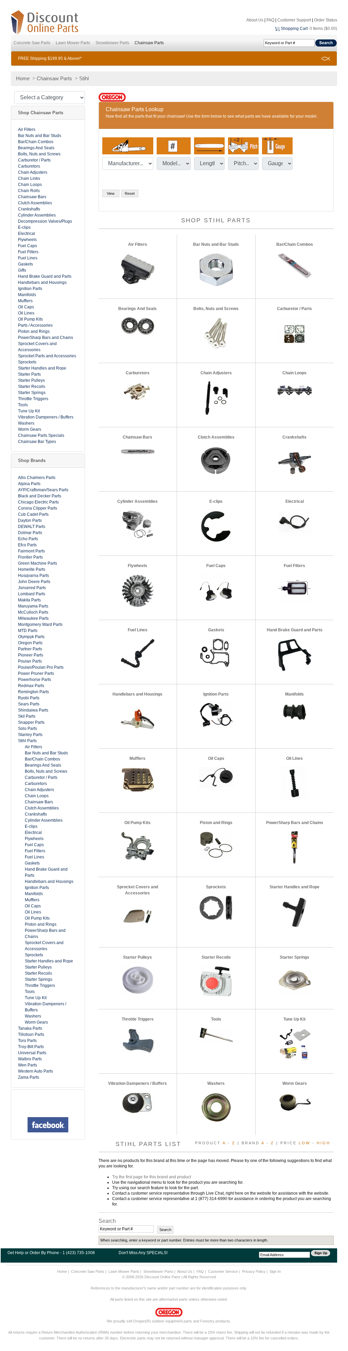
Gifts (22, 270)
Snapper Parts (31, 722)
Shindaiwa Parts (33, 710)
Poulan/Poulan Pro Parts (41, 667)
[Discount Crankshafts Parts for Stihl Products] (295, 462)
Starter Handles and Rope (42, 368)
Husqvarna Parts (33, 575)
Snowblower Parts (112, 42)
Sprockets (27, 362)
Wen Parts (27, 1065)
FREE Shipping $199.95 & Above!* (50, 58)
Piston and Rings (34, 331)
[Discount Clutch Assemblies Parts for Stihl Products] (216, 460)
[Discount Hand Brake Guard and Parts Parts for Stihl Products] (295, 654)
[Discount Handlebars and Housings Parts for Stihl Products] (138, 719)
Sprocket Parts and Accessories (47, 356)
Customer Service (223, 1271)
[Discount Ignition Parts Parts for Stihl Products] (216, 714)
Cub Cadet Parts (33, 514)
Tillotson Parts (31, 1034)
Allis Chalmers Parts (36, 477)
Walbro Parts (30, 1059)
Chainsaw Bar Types (37, 441)
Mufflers (25, 300)
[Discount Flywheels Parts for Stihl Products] (138, 590)
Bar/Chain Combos (35, 141)
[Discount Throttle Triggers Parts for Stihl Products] (138, 1040)
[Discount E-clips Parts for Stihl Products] (216, 526)
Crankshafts (29, 209)
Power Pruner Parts (36, 673)
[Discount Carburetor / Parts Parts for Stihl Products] (294, 333)
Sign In (275, 1271)
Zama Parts (28, 1077)
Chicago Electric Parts (38, 502)
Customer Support (294, 20)
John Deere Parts (34, 581)
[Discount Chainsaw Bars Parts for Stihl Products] (138, 451)
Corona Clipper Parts (37, 508)
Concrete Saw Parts (32, 42)
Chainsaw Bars (32, 196)
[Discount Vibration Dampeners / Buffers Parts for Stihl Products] (138, 1102)
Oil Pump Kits (30, 319)
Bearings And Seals (36, 148)
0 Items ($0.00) (323, 28)
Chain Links (29, 178)
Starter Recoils (31, 386)
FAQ (270, 20)
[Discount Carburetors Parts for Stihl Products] (138, 391)
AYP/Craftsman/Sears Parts (43, 490)
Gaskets (25, 264)
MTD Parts (27, 630)
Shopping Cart (294, 28)
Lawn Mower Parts (73, 42)
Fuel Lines (27, 258)
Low (304, 1143)
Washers (26, 423)
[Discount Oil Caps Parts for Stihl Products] (216, 776)
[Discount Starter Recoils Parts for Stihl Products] (216, 980)
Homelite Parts (31, 569)
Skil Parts (26, 716)
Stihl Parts (27, 740)
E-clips (24, 227)
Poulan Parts (30, 661)
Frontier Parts (30, 557)
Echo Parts (28, 538)
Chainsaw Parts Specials (41, 435)
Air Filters (26, 129)
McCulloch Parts (33, 612)
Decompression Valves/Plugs (45, 221)
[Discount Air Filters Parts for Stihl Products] (138, 269)
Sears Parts (28, 704)
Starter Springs (32, 392)
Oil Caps (26, 307)
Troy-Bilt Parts (31, 1046)
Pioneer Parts (30, 655)
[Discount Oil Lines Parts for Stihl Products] (294, 783)
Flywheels (27, 239)
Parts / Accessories (35, 325)
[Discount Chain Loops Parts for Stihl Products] (295, 390)
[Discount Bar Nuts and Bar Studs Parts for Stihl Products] (216, 269)
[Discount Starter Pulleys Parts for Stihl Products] (138, 979)
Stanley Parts (30, 734)
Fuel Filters (28, 252)
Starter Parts (29, 374)
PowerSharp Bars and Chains (45, 337)
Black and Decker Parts (39, 496)
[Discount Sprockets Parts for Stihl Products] (216, 907)
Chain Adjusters (32, 172)
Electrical (26, 233)
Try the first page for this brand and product (151, 1177)
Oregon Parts (30, 642)
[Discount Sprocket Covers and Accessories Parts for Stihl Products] (138, 918)
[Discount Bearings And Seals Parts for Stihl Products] (138, 325)
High (323, 1143)
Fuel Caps (27, 245)
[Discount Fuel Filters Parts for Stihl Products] (295, 588)
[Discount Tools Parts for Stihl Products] (216, 1034)
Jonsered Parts (32, 587)
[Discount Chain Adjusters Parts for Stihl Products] (216, 397)
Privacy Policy (253, 1271)
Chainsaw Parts (149, 42)
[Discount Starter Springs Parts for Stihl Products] (295, 980)
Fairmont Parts (31, 551)
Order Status (325, 20)
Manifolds (27, 294)
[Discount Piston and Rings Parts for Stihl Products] (216, 844)
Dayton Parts (30, 520)
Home (23, 78)
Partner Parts (30, 649)
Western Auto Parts (35, 1071)
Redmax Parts (31, 685)
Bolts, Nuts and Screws (39, 154)
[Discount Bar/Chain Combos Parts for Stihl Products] (295, 265)
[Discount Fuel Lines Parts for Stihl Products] (138, 652)
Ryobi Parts (28, 698)
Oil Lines (26, 313)
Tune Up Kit (29, 411)
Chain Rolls (29, 190)
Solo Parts (27, 728)
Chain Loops (30, 184)
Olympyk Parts (31, 636)
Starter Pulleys (31, 380)
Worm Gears (29, 429)
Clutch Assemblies (35, 203)
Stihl (84, 78)
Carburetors (29, 166)
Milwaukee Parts (33, 618)
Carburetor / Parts (34, 160)
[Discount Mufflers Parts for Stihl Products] (138, 778)
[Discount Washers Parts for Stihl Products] (216, 1107)
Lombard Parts (31, 594)
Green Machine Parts (37, 563)
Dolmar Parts (30, 532)
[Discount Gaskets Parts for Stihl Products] (216, 652)
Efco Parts (27, 545)
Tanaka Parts (30, 1028)
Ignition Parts (30, 288)
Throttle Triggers (33, 398)
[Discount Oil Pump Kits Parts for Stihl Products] (138, 845)
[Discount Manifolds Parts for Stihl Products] (295, 713)
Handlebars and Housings (42, 282)
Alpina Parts (29, 483)
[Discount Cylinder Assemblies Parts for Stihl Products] (138, 523)
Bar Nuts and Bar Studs (39, 135)
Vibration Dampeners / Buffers (45, 417)
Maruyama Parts (33, 606)
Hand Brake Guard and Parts (44, 276)
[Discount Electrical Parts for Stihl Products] (295, 522)
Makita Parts (29, 600)
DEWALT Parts (31, 526)
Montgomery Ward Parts (40, 624)
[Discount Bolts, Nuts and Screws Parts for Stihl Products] (216, 333)
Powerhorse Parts (34, 679)
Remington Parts (33, 691)
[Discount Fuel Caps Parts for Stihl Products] (216, 590)
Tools (23, 405)
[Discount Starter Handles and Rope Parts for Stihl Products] (294, 911)
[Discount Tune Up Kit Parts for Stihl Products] (295, 1044)
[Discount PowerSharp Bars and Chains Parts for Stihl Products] (294, 847)
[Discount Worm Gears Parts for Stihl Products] (295, 1101)
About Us (254, 20)
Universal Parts (32, 1052)
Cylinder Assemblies (37, 215)
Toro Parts (27, 1040)
